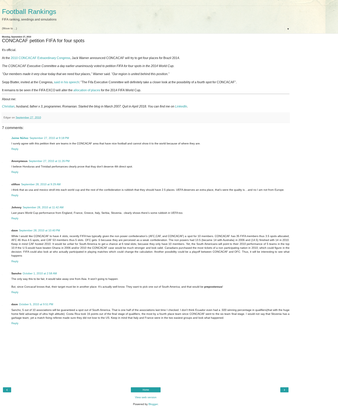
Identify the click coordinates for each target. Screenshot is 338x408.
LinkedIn (181, 106)
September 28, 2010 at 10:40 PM (39, 230)
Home (146, 389)
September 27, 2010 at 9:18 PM (49, 138)
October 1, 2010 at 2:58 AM (40, 273)
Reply (14, 148)
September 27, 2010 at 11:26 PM (49, 161)
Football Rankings (29, 11)
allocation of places (86, 90)
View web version (145, 397)
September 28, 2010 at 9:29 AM (41, 184)
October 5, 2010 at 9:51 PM (36, 304)
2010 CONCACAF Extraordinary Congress (40, 58)
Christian (8, 106)
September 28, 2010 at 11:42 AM (43, 207)
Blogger (153, 404)
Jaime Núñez (19, 138)
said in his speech (66, 82)
